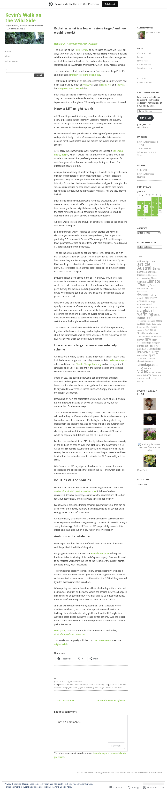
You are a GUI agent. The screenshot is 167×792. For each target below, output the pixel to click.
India (149, 324)
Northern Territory (153, 337)
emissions (73, 688)
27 (146, 214)
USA (140, 368)
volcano (152, 372)
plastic (146, 346)
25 (139, 214)
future (139, 311)
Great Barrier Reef (148, 316)
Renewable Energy (148, 352)
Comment (116, 745)
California (153, 275)
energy (152, 301)
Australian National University (82, 43)
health (159, 321)
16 (156, 207)
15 (153, 207)
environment (144, 304)
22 (153, 210)
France (154, 307)
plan (158, 343)
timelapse (145, 364)
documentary (146, 294)
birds (157, 269)
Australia (69, 685)
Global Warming (96, 685)
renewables (142, 355)
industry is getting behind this (85, 75)
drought (140, 298)
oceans (140, 343)
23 (156, 210)
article (114, 685)
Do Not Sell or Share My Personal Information (141, 773)
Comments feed (144, 64)
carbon (147, 278)
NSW (148, 339)
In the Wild (142, 170)
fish (149, 307)
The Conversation (102, 640)
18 (139, 210)
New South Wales (146, 331)
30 (156, 214)
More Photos (143, 470)
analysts (120, 84)
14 (149, 207)
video (143, 371)
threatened (149, 361)
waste (158, 372)
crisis (151, 288)
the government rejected (70, 88)
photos (152, 343)
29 (153, 214)
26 (142, 214)
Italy (148, 327)
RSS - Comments (144, 82)
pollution (141, 349)
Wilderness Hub (12, 61)
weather (148, 375)
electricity (151, 297)
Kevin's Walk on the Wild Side (23, 17)
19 (142, 210)
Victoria (147, 368)
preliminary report (118, 360)
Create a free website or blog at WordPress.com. (97, 773)
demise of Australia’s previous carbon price (75, 491)
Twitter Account (144, 149)
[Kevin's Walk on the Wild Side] (24, 38)
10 (160, 203)
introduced (142, 327)
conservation (142, 289)
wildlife (151, 378)
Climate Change (81, 685)
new (139, 330)
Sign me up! (145, 118)
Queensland (153, 348)
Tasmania (150, 358)
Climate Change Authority (88, 364)
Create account (144, 53)
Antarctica (149, 261)
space (152, 355)
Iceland (143, 324)
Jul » (146, 219)
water (140, 375)
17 (160, 207)
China (154, 278)
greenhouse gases (146, 321)
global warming (86, 688)
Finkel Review (81, 50)
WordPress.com (144, 68)
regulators (106, 84)
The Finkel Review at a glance (111, 700)
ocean (154, 340)
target (101, 688)
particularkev (75, 681)
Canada (140, 278)
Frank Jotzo (60, 43)
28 (149, 214)
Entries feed (142, 61)
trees (156, 365)
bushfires (151, 271)
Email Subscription (148, 92)
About (8, 56)
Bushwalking (143, 275)
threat (140, 361)
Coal (153, 285)
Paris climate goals (100, 553)
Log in (140, 57)
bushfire (141, 272)
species (141, 358)
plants (140, 346)
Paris (146, 343)
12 (142, 207)
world (140, 381)
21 (149, 210)
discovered (142, 291)
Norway (140, 340)
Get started (110, 4)
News (145, 330)
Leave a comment (114, 688)
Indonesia (156, 324)
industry (87, 84)
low (96, 688)
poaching (154, 346)
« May (140, 219)
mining (154, 327)
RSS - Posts (142, 79)
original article (61, 644)
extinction (142, 307)
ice (138, 324)
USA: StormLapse (64, 700)
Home (8, 51)
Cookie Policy (66, 787)
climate (141, 281)
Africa (140, 261)
